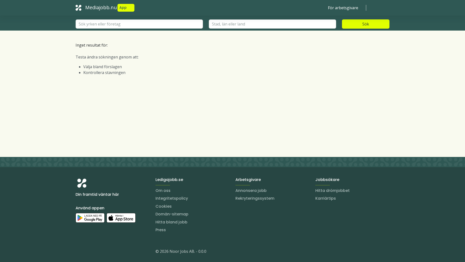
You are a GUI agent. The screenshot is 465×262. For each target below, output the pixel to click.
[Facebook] (99, 252)
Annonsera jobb (251, 190)
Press (160, 230)
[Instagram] (79, 252)
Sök (365, 24)
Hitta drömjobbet (332, 190)
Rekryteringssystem (254, 198)
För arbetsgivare (343, 7)
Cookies (163, 206)
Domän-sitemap (171, 214)
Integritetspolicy (171, 198)
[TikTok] (108, 252)
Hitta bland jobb (171, 222)
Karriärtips (325, 198)
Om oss (162, 190)
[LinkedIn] (89, 252)
